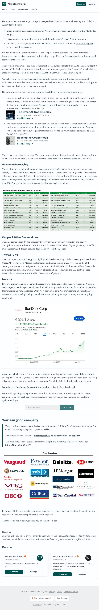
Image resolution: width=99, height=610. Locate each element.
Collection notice (71, 591)
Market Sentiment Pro (64, 556)
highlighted (42, 259)
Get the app (62, 598)
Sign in (92, 4)
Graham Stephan (42, 435)
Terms (59, 591)
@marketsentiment (12, 559)
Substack (37, 604)
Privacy (52, 591)
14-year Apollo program (73, 39)
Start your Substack (43, 598)
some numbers (18, 21)
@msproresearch (59, 559)
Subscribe (81, 4)
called (39, 72)
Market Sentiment (24, 115)
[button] (5, 9)
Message (33, 572)
